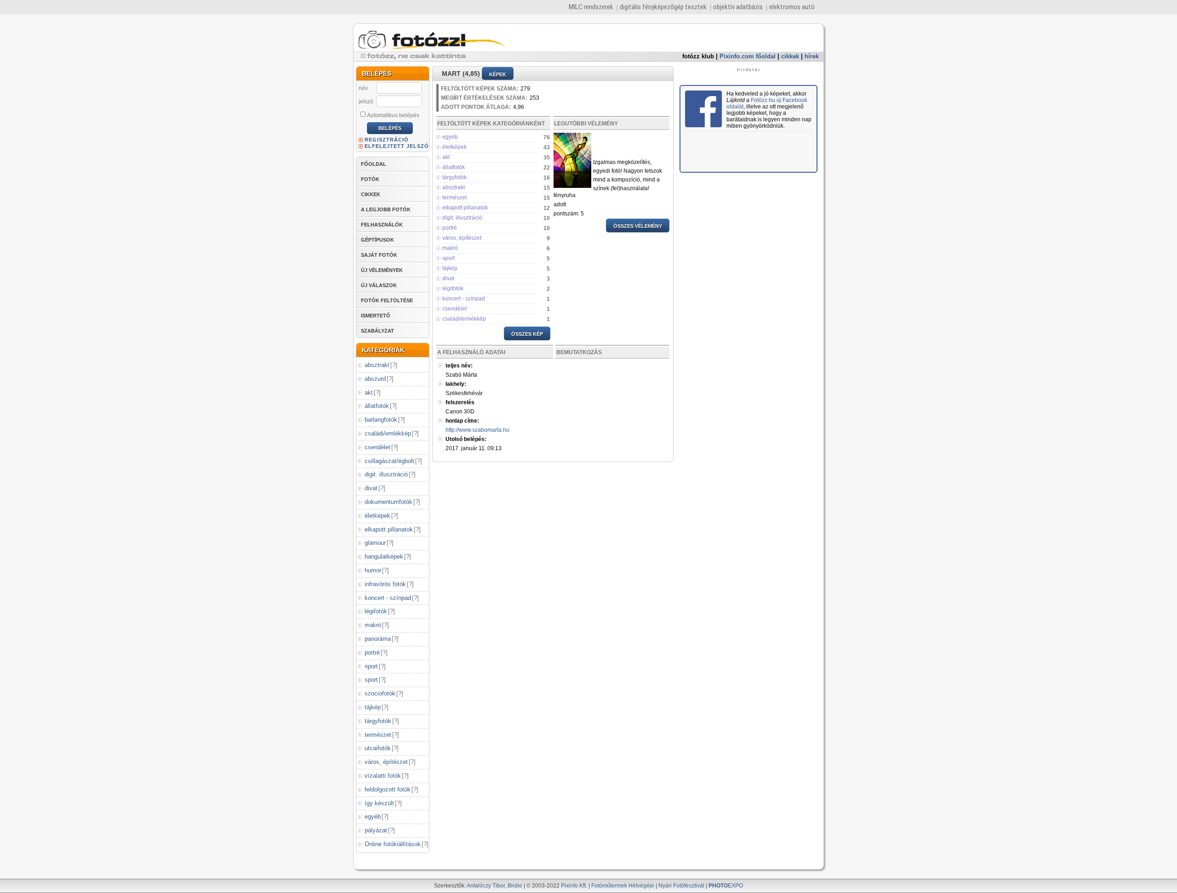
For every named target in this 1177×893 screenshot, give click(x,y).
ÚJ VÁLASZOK (379, 285)
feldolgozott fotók (388, 789)
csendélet (377, 447)
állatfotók (377, 405)
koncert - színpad (388, 597)
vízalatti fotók (383, 775)
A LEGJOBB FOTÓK (386, 209)
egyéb (373, 816)
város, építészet (386, 761)
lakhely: (456, 384)
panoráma (378, 638)
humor (373, 570)
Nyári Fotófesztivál (681, 885)
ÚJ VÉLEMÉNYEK (382, 270)
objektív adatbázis (738, 7)
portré (372, 652)
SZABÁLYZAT (377, 330)
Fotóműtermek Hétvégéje (622, 885)
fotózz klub (698, 56)
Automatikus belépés (393, 115)
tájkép (373, 707)
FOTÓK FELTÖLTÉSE (387, 300)
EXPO (725, 885)
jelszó (366, 101)
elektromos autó (792, 7)
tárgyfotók (378, 721)
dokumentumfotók (388, 501)
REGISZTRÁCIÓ (387, 139)
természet (378, 734)
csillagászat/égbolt (389, 461)
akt (369, 392)
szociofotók (380, 693)
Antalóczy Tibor (486, 885)
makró (373, 625)
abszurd (375, 378)
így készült (379, 803)
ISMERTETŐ (375, 315)
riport (371, 666)
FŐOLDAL (373, 164)
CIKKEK (370, 194)
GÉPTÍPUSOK (377, 240)
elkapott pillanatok (389, 529)
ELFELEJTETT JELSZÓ (397, 146)
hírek (812, 56)
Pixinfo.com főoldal (748, 56)
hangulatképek (384, 556)
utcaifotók (378, 748)
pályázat (376, 830)
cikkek (790, 56)
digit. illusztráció (386, 474)
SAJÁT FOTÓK (379, 255)
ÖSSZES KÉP (527, 334)
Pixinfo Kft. (574, 885)
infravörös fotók (385, 584)
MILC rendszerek (591, 7)
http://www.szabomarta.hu (477, 430)
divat (371, 488)
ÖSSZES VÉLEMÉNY (637, 226)
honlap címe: (462, 421)
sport (371, 679)
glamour (375, 542)
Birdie (515, 885)
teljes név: (459, 365)
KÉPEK (497, 74)
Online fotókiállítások (393, 844)
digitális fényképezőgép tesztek (663, 7)
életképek (377, 515)
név (363, 88)
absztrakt (377, 365)
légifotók (376, 611)
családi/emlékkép (388, 433)
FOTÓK (370, 179)
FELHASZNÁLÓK (382, 224)
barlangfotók (381, 419)
